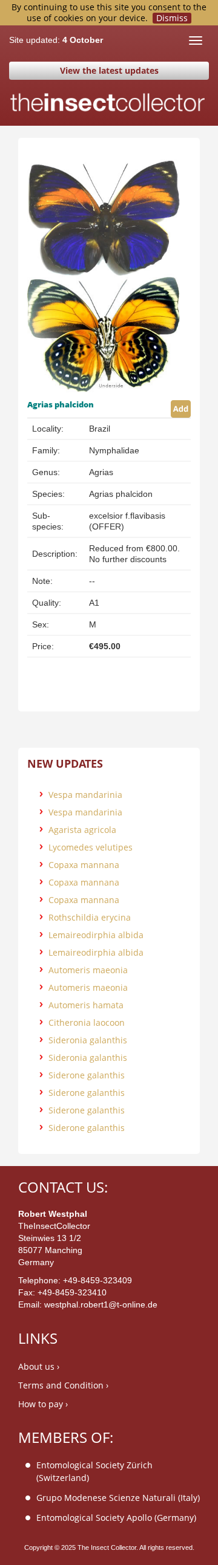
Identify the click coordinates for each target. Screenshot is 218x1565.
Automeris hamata (86, 1005)
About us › (38, 1366)
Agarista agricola (82, 829)
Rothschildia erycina (89, 917)
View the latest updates (109, 70)
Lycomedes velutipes (90, 847)
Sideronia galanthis (87, 1040)
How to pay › (43, 1404)
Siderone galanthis (86, 1075)
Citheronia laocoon (86, 1022)
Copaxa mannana (83, 864)
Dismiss (172, 18)
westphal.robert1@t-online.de (100, 1304)
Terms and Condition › (63, 1385)
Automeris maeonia (88, 970)
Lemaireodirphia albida (96, 935)
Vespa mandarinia (85, 794)
